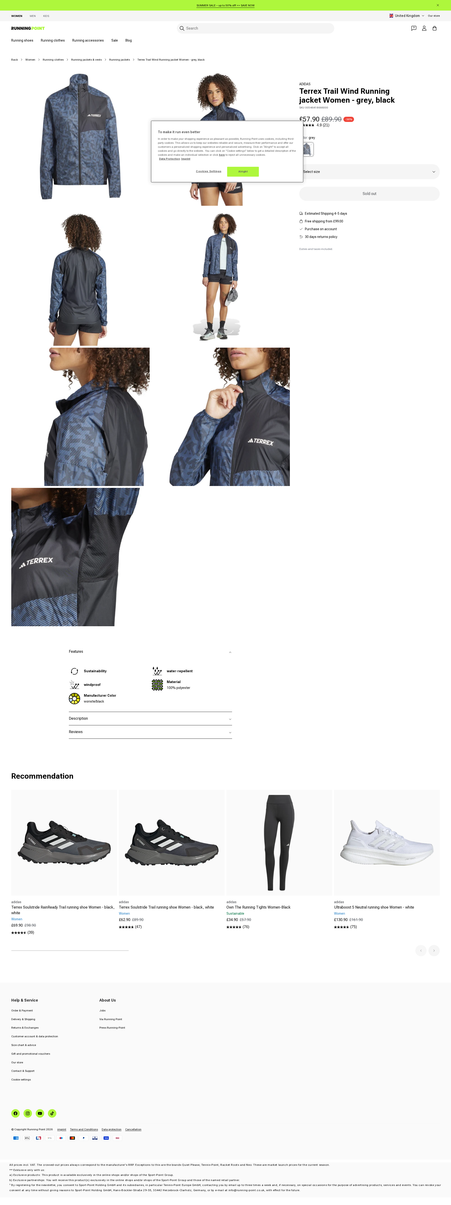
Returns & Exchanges (25, 1027)
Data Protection (169, 158)
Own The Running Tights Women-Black (258, 907)
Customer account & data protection (34, 1036)
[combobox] (255, 28)
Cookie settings (21, 1079)
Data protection (111, 1129)
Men (33, 16)
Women (16, 16)
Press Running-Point (112, 1027)
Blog (128, 40)
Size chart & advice (23, 1045)
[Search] (182, 28)
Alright (243, 171)
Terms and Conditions (84, 1129)
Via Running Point (110, 1019)
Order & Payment (22, 1010)
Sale (114, 40)
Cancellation (133, 1129)
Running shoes (22, 40)
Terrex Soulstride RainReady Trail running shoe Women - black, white (63, 910)
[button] (421, 950)
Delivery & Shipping (23, 1019)
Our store (434, 15)
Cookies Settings (208, 171)
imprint (61, 1129)
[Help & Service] (414, 28)
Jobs (102, 1010)
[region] (227, 151)
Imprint (185, 158)
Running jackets (119, 59)
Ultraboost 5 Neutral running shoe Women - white (374, 907)
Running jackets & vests (86, 59)
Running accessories (88, 40)
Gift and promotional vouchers (30, 1053)
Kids (46, 16)
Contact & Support (23, 1071)
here (222, 154)
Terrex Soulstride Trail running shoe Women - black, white (166, 907)
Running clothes (53, 40)
